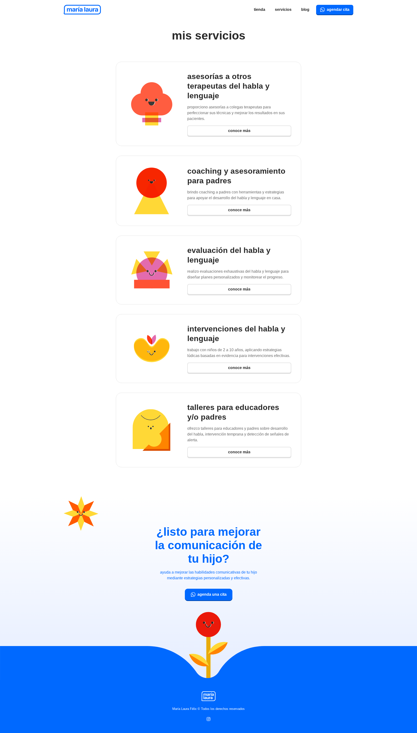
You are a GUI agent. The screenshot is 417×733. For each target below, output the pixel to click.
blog (305, 9)
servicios (283, 9)
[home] (82, 9)
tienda (259, 9)
